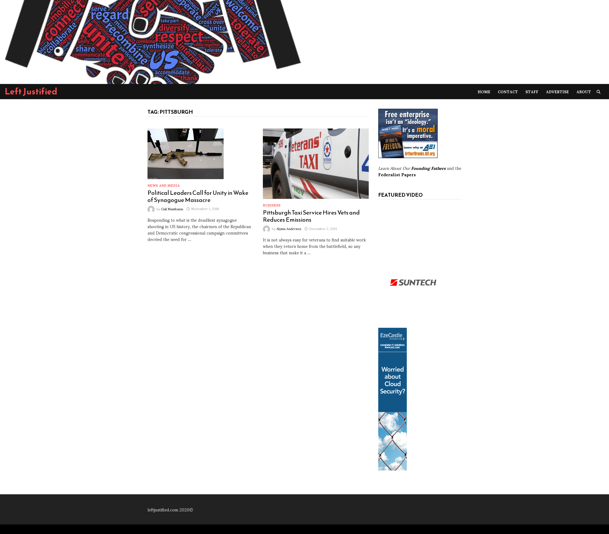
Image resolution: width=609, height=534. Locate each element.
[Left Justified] (152, 41)
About (583, 91)
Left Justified (31, 91)
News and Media (163, 185)
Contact (508, 91)
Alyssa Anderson (288, 228)
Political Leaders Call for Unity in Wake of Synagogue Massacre (197, 196)
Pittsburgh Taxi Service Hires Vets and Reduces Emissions (311, 216)
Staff (532, 91)
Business (271, 205)
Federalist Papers (397, 174)
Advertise (557, 91)
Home (484, 91)
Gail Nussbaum (172, 208)
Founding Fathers (428, 168)
